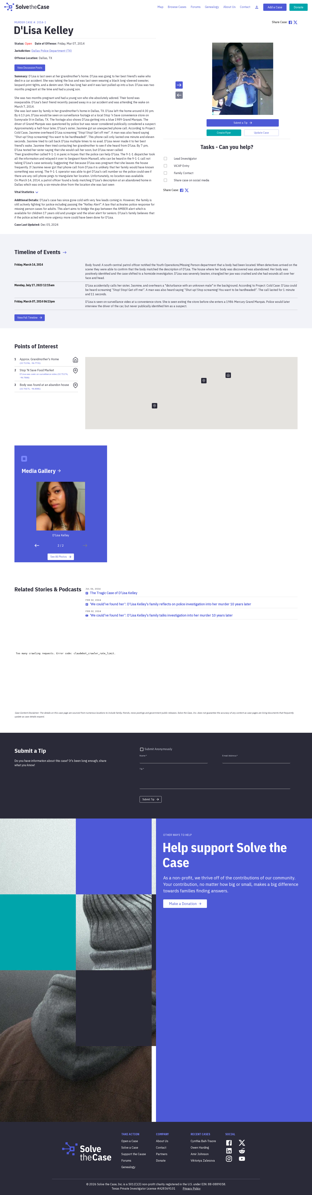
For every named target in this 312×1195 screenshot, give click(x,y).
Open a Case (129, 1141)
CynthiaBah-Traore (203, 1141)
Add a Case (275, 7)
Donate (298, 7)
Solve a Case (129, 1147)
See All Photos (58, 556)
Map (160, 7)
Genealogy (212, 7)
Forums (196, 7)
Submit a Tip (241, 122)
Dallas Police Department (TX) (51, 51)
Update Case (261, 132)
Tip (142, 768)
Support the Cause (133, 1154)
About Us (229, 7)
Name (143, 755)
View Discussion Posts (29, 67)
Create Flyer (224, 132)
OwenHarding (200, 1147)
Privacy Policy (192, 1188)
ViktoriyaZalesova (203, 1160)
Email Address (230, 755)
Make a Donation (183, 903)
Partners (161, 1154)
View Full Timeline (27, 317)
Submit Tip (148, 799)
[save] (179, 85)
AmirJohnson (200, 1154)
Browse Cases (177, 7)
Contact (245, 7)
